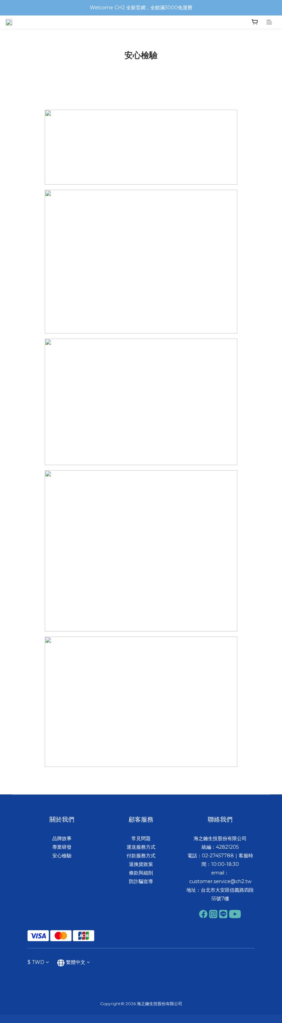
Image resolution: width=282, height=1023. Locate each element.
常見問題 (141, 838)
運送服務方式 (141, 847)
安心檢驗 (62, 855)
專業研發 (62, 847)
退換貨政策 (141, 864)
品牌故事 (62, 838)
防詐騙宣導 (141, 881)
